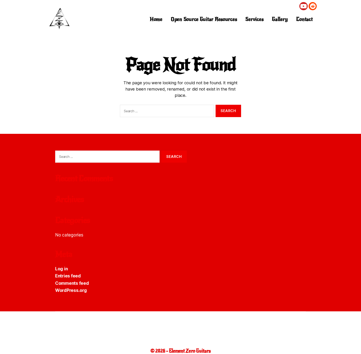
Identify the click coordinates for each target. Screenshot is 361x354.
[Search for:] (166, 112)
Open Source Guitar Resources (204, 19)
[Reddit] (313, 6)
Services (254, 19)
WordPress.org (71, 290)
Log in (61, 268)
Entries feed (68, 276)
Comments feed (72, 283)
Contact (304, 19)
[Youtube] (303, 6)
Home (156, 19)
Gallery (280, 19)
